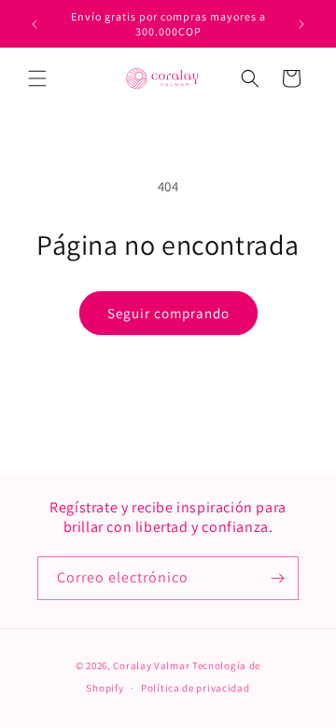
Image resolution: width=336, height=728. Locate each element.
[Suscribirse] (277, 578)
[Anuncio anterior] (34, 24)
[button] (37, 78)
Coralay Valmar (151, 665)
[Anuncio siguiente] (301, 24)
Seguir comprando (168, 313)
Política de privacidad (195, 687)
